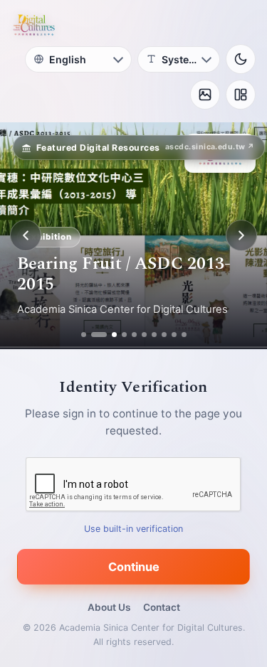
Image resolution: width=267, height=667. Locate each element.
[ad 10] (184, 334)
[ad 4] (124, 334)
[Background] (205, 95)
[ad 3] (109, 334)
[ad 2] (93, 334)
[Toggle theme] (241, 59)
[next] (241, 235)
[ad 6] (144, 334)
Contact (161, 607)
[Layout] (241, 95)
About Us (109, 607)
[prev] (25, 235)
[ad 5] (134, 334)
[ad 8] (164, 334)
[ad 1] (83, 334)
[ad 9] (174, 334)
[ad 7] (154, 334)
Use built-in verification (133, 528)
